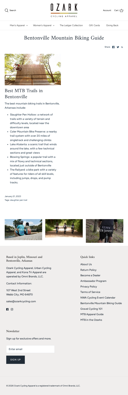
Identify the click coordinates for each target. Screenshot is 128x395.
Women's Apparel (42, 25)
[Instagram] (12, 309)
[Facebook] (7, 309)
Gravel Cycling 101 (91, 308)
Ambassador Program (93, 280)
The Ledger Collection (71, 25)
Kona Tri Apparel (32, 272)
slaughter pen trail (18, 200)
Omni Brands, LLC (32, 276)
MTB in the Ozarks (91, 319)
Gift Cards (94, 25)
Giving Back (112, 25)
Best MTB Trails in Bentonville (24, 94)
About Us (86, 264)
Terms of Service (90, 292)
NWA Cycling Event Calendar (97, 297)
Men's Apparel (17, 25)
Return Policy (88, 269)
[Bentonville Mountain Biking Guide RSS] (121, 47)
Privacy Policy (88, 286)
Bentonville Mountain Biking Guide (101, 303)
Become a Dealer (90, 275)
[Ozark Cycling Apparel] (64, 10)
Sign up (15, 359)
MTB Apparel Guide (91, 314)
